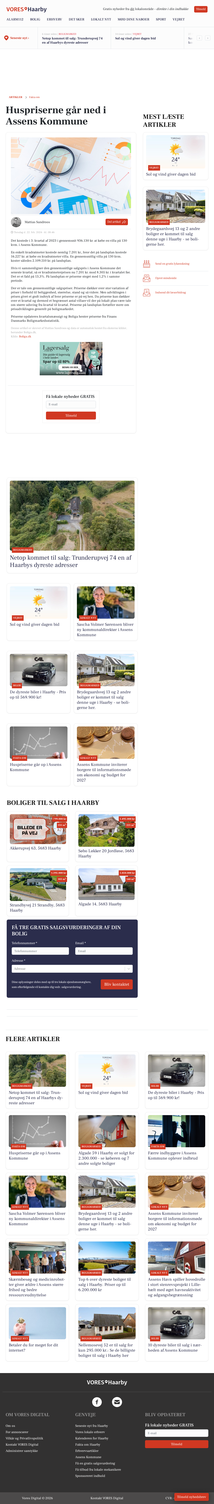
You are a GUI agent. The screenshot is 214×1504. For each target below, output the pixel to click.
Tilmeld (201, 9)
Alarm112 (14, 19)
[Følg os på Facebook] (97, 1402)
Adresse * (18, 961)
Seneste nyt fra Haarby (91, 1426)
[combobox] (14, 968)
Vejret (179, 19)
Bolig (35, 19)
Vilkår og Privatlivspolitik (24, 1438)
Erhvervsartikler (86, 1451)
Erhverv (54, 19)
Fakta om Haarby (87, 1444)
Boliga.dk (25, 336)
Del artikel (114, 222)
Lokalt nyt (101, 19)
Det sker (76, 19)
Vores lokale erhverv (90, 1432)
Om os (10, 1426)
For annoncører (17, 1432)
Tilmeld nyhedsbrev (191, 1497)
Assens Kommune (88, 1457)
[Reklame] (71, 358)
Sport (161, 19)
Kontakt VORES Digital (22, 1444)
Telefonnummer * (24, 943)
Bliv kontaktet (116, 984)
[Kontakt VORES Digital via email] (117, 1402)
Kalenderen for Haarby (91, 1438)
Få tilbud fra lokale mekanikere (98, 1470)
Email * (80, 943)
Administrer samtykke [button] (22, 1451)
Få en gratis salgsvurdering (95, 1463)
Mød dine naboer (133, 19)
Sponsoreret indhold (90, 1476)
